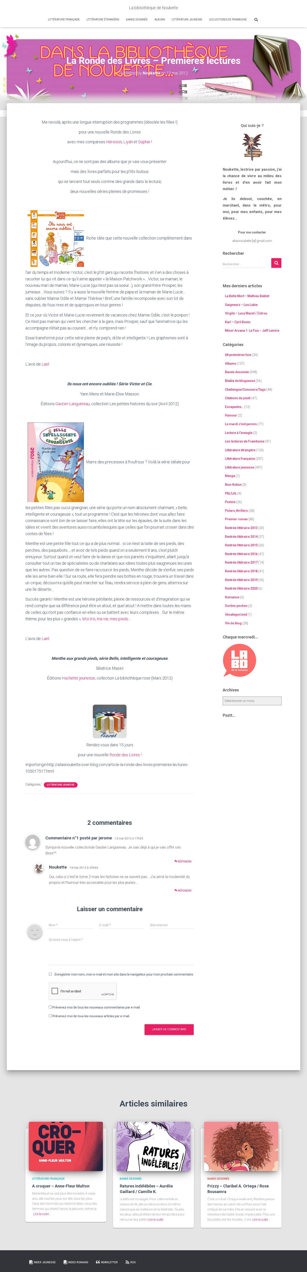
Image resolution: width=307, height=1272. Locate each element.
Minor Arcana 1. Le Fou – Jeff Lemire (252, 330)
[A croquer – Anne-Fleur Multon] (66, 1146)
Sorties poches (236, 606)
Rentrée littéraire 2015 (241, 545)
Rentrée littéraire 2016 (241, 554)
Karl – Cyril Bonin (237, 322)
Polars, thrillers (236, 510)
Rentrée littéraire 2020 (241, 588)
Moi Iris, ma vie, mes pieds (105, 618)
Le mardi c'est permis (241, 424)
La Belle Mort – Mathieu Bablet (247, 296)
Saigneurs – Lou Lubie (241, 305)
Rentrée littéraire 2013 (241, 528)
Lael (45, 364)
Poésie (230, 502)
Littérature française (64, 19)
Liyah (128, 141)
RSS (133, 1262)
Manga (230, 476)
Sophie (144, 141)
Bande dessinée (137, 19)
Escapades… (234, 407)
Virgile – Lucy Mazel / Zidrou (246, 313)
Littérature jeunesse (187, 19)
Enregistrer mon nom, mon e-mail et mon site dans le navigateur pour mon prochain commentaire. (124, 974)
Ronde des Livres (124, 754)
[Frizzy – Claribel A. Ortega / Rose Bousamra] (241, 1146)
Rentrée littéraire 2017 (241, 562)
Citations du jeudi (238, 398)
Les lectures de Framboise (228, 19)
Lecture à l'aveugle (238, 433)
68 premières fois (238, 355)
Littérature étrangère (103, 19)
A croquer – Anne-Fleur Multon (60, 1186)
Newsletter (109, 1262)
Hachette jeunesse (78, 678)
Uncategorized (236, 614)
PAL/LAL (231, 493)
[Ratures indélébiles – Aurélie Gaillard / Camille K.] (153, 1146)
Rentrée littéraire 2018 (241, 571)
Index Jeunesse (45, 1262)
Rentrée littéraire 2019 (241, 580)
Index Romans (78, 1262)
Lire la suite (41, 1214)
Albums (159, 19)
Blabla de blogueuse (240, 381)
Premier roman (236, 519)
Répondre (184, 861)
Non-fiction (233, 484)
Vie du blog (233, 623)
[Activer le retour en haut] (298, 1263)
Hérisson (114, 141)
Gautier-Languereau (73, 403)
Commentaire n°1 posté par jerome (78, 838)
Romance (232, 597)
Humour (231, 415)
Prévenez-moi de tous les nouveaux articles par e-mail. (91, 1016)
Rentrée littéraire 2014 (241, 536)
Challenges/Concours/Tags (245, 389)
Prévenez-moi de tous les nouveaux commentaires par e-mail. (96, 1007)
